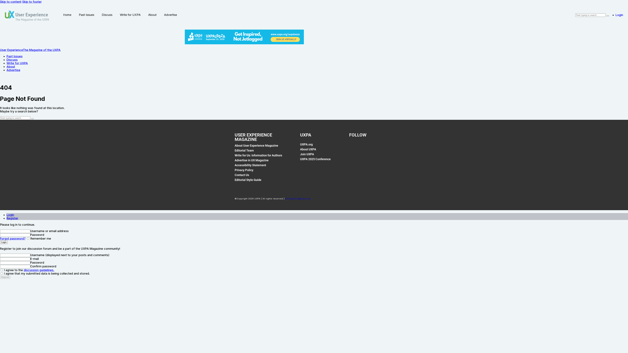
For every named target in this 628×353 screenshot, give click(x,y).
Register (12, 218)
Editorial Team (244, 150)
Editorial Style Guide (248, 180)
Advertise (170, 15)
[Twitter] (364, 146)
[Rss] (387, 146)
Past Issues (86, 15)
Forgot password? (13, 238)
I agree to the (28, 270)
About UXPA (308, 149)
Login (10, 215)
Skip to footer (32, 1)
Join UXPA (307, 154)
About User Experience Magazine (256, 145)
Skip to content (10, 1)
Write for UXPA (130, 15)
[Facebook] (353, 146)
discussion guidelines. (39, 270)
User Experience (31, 14)
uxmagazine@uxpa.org (298, 198)
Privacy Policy (244, 170)
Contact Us (242, 175)
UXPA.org (306, 144)
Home (67, 15)
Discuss (107, 15)
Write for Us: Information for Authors (258, 155)
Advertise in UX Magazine (252, 160)
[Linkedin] (375, 146)
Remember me (40, 238)
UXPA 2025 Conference (315, 159)
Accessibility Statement (250, 165)
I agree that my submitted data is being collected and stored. (46, 273)
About (152, 15)
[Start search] (607, 15)
